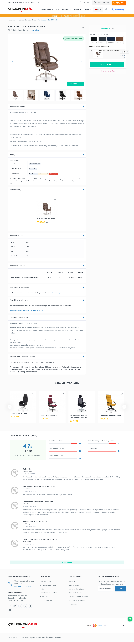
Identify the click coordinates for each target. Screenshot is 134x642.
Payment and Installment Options (22, 357)
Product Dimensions (17, 265)
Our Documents (46, 600)
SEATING (65, 9)
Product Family (15, 190)
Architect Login (55, 293)
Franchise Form (45, 582)
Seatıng (20, 20)
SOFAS (76, 9)
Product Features (16, 235)
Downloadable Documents (19, 287)
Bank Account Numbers (48, 593)
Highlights (13, 155)
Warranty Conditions (76, 589)
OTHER (86, 9)
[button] (23, 2)
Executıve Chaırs (30, 20)
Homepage (11, 20)
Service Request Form (48, 585)
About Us (72, 582)
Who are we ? (73, 604)
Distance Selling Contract (78, 597)
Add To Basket (108, 64)
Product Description (17, 106)
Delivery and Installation (19, 318)
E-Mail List (44, 597)
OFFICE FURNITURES (49, 9)
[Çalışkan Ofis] (23, 625)
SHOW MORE (68, 562)
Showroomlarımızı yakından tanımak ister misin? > (28, 310)
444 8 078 (85, 2)
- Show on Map (34, 30)
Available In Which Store (19, 300)
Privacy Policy (74, 585)
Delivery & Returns (75, 593)
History (42, 589)
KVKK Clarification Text (77, 600)
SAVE (120, 589)
